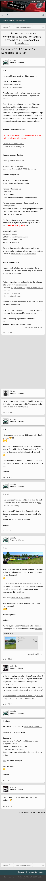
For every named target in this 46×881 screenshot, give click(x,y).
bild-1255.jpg (21, 638)
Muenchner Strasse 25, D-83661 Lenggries (19, 169)
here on (10, 732)
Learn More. (22, 43)
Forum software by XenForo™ (14, 877)
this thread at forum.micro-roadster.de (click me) (23, 583)
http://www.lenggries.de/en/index (23, 254)
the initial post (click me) (23, 500)
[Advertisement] (23, 364)
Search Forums (9, 20)
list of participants (13, 293)
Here (4, 761)
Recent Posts (20, 20)
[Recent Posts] (7, 15)
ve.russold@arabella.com (18, 237)
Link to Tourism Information (13, 87)
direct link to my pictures (20, 598)
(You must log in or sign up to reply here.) (31, 812)
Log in (33, 1)
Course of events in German (13, 144)
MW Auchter (22, 752)
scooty (13, 60)
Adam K (13, 666)
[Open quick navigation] (43, 27)
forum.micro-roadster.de (17, 285)
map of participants (13, 296)
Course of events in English (13, 146)
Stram (12, 391)
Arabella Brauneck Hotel (13, 166)
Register (39, 1)
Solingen (38, 629)
